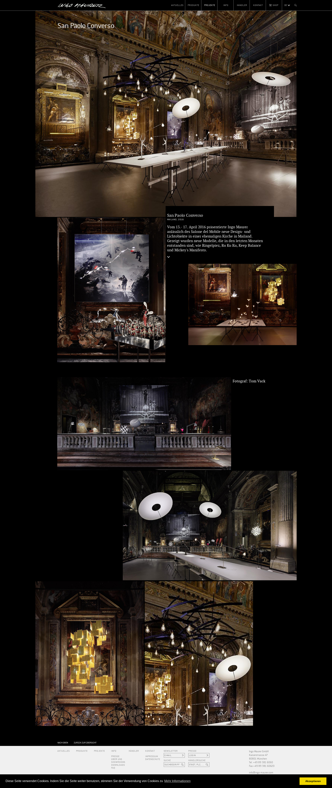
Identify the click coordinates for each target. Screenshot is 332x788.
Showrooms (118, 762)
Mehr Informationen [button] (177, 781)
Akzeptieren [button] (313, 781)
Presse (115, 756)
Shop (275, 5)
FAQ (113, 768)
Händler (242, 5)
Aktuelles (177, 5)
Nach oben (62, 743)
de (285, 5)
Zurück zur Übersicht (85, 743)
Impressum (151, 756)
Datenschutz (152, 759)
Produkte (193, 5)
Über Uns (116, 759)
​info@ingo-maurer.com (261, 772)
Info (225, 5)
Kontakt (258, 5)
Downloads (118, 765)
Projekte (209, 5)
